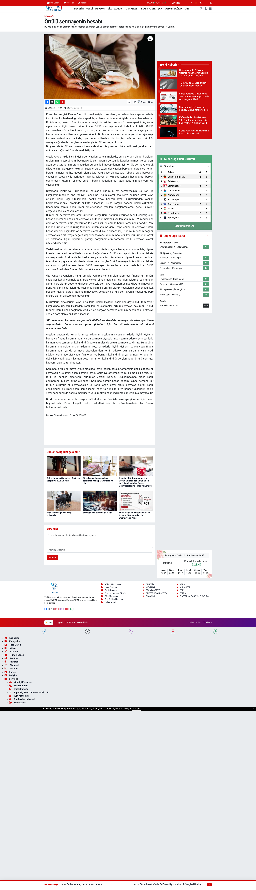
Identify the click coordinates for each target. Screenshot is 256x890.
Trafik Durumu (111, 590)
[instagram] (130, 631)
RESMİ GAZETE (148, 8)
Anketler (13, 668)
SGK (160, 8)
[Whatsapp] (71, 609)
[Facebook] (46, 609)
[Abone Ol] (146, 102)
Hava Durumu (111, 587)
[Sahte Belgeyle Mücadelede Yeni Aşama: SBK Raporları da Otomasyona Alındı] (136, 500)
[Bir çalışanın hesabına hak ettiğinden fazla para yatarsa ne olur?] (100, 466)
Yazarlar (84, 3)
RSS (50, 622)
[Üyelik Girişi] (209, 3)
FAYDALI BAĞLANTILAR (177, 8)
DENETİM (79, 8)
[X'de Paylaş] (52, 102)
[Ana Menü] (210, 9)
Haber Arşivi (110, 602)
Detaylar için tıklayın (184, 225)
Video (12, 648)
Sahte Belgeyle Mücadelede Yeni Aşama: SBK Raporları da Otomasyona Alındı (134, 515)
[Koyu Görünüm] (206, 9)
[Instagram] (61, 609)
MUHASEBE (131, 8)
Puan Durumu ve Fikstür (115, 593)
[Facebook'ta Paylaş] (47, 102)
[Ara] (201, 9)
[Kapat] (254, 708)
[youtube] (173, 631)
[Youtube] (66, 609)
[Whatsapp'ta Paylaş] (57, 102)
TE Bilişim (207, 622)
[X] (51, 609)
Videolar (70, 3)
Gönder (52, 557)
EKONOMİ (150, 596)
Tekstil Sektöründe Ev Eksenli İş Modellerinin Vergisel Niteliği (170, 884)
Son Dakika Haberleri (114, 599)
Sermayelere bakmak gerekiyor (98, 512)
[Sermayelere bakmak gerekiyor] (100, 500)
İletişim (13, 675)
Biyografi (14, 665)
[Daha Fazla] (62, 102)
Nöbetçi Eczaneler (113, 584)
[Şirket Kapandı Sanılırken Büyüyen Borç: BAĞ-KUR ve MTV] (64, 466)
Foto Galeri (54, 3)
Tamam (136, 708)
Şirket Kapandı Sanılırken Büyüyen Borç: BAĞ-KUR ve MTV (63, 479)
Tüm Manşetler (111, 596)
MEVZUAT (100, 8)
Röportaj (13, 661)
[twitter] (87, 631)
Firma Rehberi (16, 655)
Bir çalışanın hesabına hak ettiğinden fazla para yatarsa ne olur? (98, 480)
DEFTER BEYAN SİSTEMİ (157, 593)
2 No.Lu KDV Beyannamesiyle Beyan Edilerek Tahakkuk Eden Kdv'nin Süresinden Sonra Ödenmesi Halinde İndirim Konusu (135, 482)
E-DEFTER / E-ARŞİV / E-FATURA (194, 596)
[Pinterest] (56, 609)
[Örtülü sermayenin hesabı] (99, 66)
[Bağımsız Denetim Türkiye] (54, 8)
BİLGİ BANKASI (115, 8)
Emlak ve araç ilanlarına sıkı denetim (85, 884)
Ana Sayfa (14, 638)
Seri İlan (13, 658)
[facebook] (45, 631)
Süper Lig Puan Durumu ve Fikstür (31, 692)
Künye (12, 672)
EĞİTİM (183, 593)
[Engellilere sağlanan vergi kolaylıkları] (64, 500)
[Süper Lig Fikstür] (208, 235)
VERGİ (89, 8)
